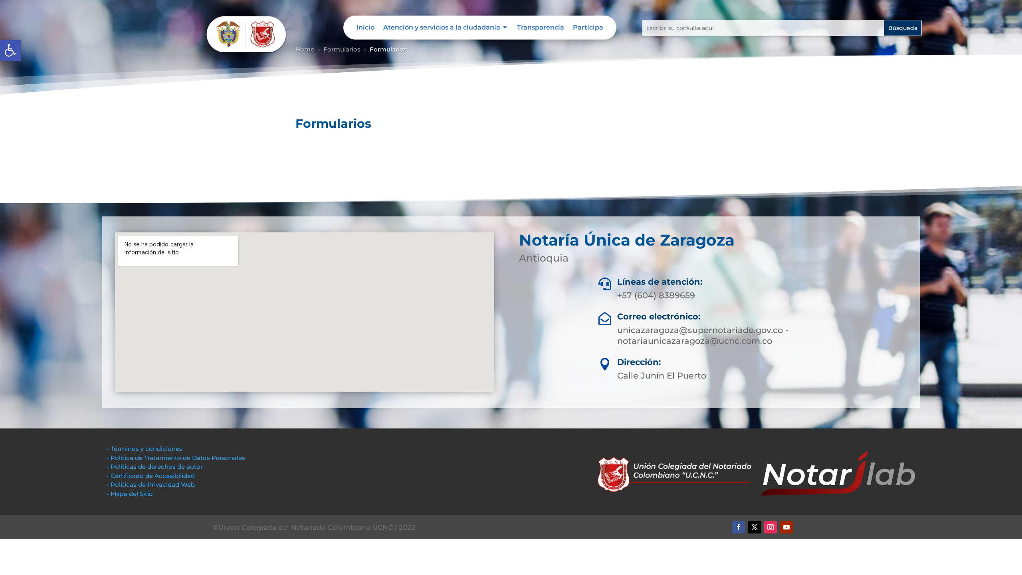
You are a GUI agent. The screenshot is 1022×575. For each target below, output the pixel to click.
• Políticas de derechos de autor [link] (155, 466)
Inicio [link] (365, 28)
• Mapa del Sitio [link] (130, 494)
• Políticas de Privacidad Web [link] (151, 484)
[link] (10, 50)
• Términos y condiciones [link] (144, 448)
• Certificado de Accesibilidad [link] (151, 476)
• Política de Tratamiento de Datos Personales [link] (176, 458)
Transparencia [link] (540, 28)
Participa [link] (588, 28)
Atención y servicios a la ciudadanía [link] (441, 28)
